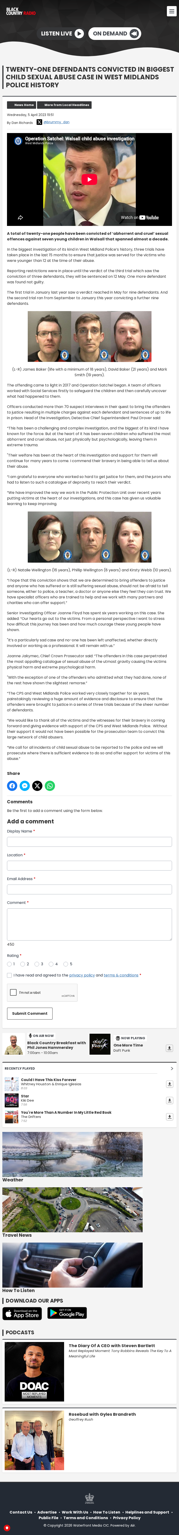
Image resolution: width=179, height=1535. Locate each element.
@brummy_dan (56, 122)
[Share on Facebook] (12, 786)
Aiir (132, 1525)
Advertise (47, 1512)
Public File (48, 1518)
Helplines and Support (147, 1512)
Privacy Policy (127, 1518)
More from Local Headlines (67, 105)
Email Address (21, 879)
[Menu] (172, 11)
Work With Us (75, 1512)
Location (16, 855)
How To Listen (106, 1512)
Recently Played (20, 1068)
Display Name (21, 831)
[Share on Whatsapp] (50, 786)
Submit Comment (30, 1013)
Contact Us (21, 1512)
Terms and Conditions (85, 1518)
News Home (24, 105)
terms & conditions (121, 975)
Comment (18, 902)
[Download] (169, 1048)
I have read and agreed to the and (77, 975)
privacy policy (82, 975)
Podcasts (20, 1332)
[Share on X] (37, 786)
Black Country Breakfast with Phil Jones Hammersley (56, 1045)
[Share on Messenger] (25, 786)
